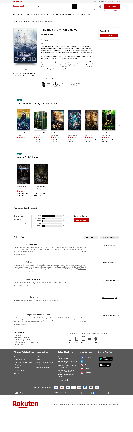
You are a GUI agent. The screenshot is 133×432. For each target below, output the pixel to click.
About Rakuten (113, 404)
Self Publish (40, 356)
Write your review (81, 220)
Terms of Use (76, 393)
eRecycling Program (20, 365)
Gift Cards (111, 1)
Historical (32, 73)
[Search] (74, 6)
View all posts (63, 380)
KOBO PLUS (46, 14)
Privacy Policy (86, 393)
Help (118, 1)
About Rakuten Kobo (20, 356)
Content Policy (113, 393)
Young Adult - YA (23, 73)
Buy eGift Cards (19, 370)
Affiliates (39, 359)
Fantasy (32, 75)
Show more (82, 251)
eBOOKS (17, 14)
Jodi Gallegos (48, 34)
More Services (103, 404)
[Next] (119, 125)
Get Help (16, 373)
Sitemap (16, 376)
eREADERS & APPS (64, 14)
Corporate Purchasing (43, 367)
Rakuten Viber (64, 404)
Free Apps (17, 367)
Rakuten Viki (54, 404)
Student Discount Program (44, 362)
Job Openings (40, 365)
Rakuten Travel (92, 404)
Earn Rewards (17, 1)
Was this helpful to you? (109, 245)
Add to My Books (109, 36)
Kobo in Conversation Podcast (23, 362)
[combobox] (91, 237)
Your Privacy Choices (101, 393)
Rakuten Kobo (21, 6)
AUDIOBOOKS (31, 14)
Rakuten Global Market (78, 404)
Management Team (20, 359)
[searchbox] (54, 6)
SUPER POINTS (84, 14)
